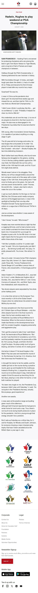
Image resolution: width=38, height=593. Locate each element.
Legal (21, 515)
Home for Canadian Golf (9, 526)
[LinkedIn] (16, 586)
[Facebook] (3, 586)
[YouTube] (21, 586)
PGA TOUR (19, 12)
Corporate (6, 515)
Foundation (5, 529)
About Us (4, 523)
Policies (21, 519)
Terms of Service (24, 523)
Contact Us (5, 519)
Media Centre (6, 539)
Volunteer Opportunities (9, 542)
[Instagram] (7, 586)
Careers (4, 536)
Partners (4, 533)
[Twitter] (12, 586)
